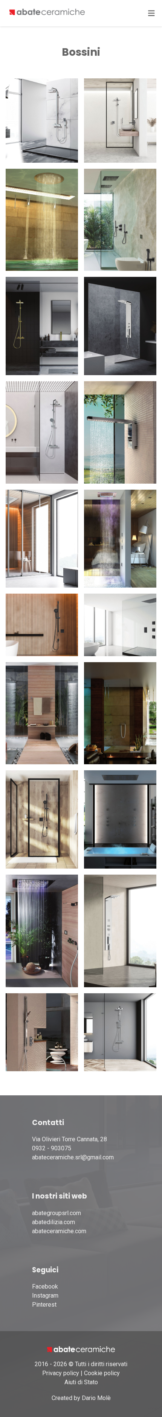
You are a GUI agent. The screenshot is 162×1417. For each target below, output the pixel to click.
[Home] (47, 13)
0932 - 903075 (51, 1148)
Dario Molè (96, 1398)
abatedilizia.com (53, 1222)
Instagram (45, 1295)
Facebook (45, 1286)
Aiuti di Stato (81, 1382)
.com (80, 1231)
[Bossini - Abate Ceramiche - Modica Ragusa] (42, 120)
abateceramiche (53, 1231)
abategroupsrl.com (56, 1213)
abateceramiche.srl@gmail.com (73, 1157)
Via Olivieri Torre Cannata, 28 (69, 1139)
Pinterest (44, 1304)
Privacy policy (60, 1373)
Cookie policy (102, 1373)
